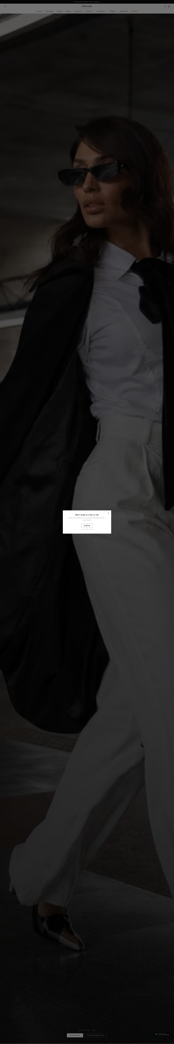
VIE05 (87, 526)
